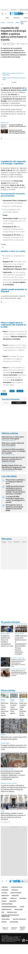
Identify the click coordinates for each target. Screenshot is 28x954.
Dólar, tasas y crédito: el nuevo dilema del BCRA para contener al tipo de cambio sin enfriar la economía (13, 816)
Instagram (10, 881)
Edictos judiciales (19, 919)
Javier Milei (13, 9)
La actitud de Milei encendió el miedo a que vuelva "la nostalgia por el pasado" (13, 451)
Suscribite (19, 402)
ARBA (17, 22)
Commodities (17, 541)
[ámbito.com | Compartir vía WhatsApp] (15, 44)
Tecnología (18, 909)
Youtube (18, 881)
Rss (3, 912)
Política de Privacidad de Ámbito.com (10, 915)
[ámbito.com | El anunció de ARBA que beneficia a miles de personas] (4, 126)
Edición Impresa (7, 904)
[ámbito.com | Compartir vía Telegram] (24, 44)
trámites (4, 394)
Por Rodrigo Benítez (5, 822)
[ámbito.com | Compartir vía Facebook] (18, 44)
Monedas (4, 541)
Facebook (6, 881)
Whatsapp (22, 881)
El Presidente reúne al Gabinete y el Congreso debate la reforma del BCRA (14, 508)
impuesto (20, 391)
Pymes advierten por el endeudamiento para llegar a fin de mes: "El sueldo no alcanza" (19, 673)
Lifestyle (13, 898)
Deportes (13, 901)
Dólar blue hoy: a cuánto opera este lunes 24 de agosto (13, 438)
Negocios (15, 895)
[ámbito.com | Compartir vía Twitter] (20, 44)
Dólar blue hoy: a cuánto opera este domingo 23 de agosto (14, 738)
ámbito (3, 22)
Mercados (5, 895)
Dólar (7, 18)
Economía (16, 18)
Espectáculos (6, 909)
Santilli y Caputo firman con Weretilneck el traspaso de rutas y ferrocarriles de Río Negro (13, 467)
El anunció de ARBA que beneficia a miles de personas (17, 125)
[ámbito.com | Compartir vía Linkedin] (22, 44)
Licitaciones (14, 922)
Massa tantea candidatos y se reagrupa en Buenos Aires (15, 482)
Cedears (24, 541)
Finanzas (15, 890)
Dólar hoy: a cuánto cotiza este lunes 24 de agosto (13, 444)
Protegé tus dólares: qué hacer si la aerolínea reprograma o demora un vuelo (7, 641)
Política (4, 893)
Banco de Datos (15, 893)
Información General (9, 907)
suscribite (21, 13)
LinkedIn (14, 881)
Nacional (23, 898)
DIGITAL (5, 928)
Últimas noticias (16, 887)
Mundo (4, 901)
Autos (22, 907)
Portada (5, 887)
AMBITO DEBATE (23, 928)
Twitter (2, 881)
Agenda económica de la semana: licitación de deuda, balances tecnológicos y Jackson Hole (18, 663)
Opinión (4, 898)
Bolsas (10, 541)
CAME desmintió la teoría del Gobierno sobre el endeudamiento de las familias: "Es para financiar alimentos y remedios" (15, 490)
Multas (4, 922)
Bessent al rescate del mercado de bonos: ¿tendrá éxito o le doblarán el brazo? (17, 131)
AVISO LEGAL (6, 919)
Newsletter (23, 881)
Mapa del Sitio (12, 912)
